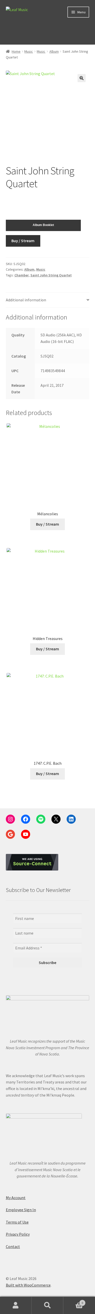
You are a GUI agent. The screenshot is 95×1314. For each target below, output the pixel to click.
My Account (16, 1197)
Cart (73, 1301)
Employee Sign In (21, 1209)
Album (54, 51)
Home (16, 51)
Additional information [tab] (26, 299)
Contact (13, 1246)
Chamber (21, 275)
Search (47, 1305)
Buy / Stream (22, 240)
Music (28, 51)
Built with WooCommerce (28, 1285)
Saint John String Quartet (51, 275)
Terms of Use (17, 1222)
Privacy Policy (18, 1234)
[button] (82, 78)
